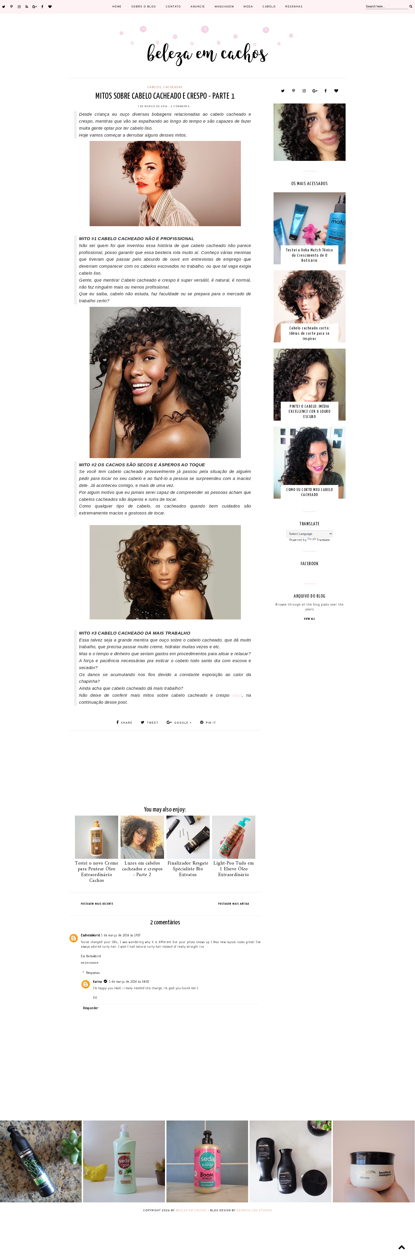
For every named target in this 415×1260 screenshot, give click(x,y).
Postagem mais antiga (233, 904)
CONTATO (173, 7)
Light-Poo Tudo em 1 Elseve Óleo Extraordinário (234, 869)
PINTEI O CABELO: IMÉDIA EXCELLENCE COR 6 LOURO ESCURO (309, 412)
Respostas (93, 973)
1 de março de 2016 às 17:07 (120, 935)
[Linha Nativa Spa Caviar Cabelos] (290, 1201)
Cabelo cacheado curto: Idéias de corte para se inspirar (309, 333)
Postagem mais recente (97, 904)
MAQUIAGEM (224, 7)
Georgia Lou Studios (254, 1210)
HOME (117, 7)
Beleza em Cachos (191, 1210)
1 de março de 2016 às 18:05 (129, 982)
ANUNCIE (197, 7)
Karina (97, 982)
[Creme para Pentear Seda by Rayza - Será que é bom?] (124, 1201)
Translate (323, 540)
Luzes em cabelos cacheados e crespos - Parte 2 (142, 869)
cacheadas (173, 87)
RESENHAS (294, 7)
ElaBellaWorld (90, 935)
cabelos (154, 87)
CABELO (269, 7)
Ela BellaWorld (91, 956)
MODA (248, 7)
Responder (89, 963)
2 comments (180, 106)
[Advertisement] (165, 764)
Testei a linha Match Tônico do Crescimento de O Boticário (309, 255)
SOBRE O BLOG (143, 7)
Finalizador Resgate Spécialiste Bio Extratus (188, 869)
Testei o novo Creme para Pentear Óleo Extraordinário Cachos (96, 872)
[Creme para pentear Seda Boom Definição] (207, 1201)
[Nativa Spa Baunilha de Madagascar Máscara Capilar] (374, 1201)
